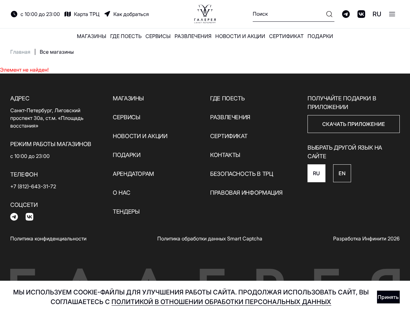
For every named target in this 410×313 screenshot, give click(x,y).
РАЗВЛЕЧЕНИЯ (193, 36)
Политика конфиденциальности (48, 238)
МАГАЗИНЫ (91, 36)
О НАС (121, 192)
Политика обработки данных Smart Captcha (209, 238)
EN (342, 173)
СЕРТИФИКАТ (286, 36)
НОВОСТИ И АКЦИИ (240, 36)
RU (377, 14)
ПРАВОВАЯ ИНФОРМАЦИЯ (246, 192)
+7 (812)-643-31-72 (33, 186)
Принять (388, 297)
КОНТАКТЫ (225, 155)
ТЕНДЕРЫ (126, 211)
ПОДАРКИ (320, 36)
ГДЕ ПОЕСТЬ (126, 36)
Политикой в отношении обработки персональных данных (221, 302)
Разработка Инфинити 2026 (366, 238)
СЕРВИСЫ (158, 36)
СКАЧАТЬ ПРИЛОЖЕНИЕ (353, 124)
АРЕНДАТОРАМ (133, 173)
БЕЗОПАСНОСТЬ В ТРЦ (241, 173)
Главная (20, 52)
